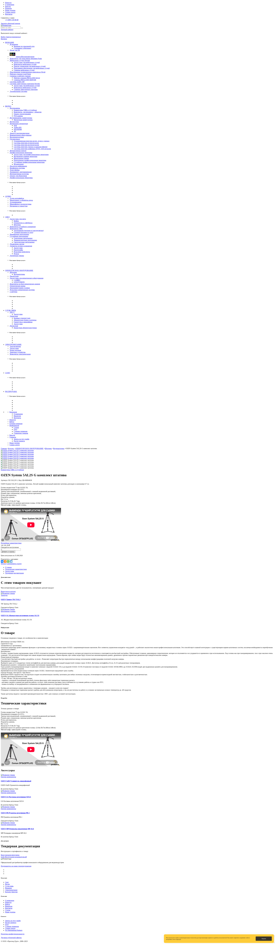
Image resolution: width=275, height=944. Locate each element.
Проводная (13, 326)
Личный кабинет (7, 29)
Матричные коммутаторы (23, 120)
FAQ (15, 429)
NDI (15, 125)
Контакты (8, 14)
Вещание (8, 888)
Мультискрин (19, 164)
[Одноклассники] (5, 561)
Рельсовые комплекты (22, 252)
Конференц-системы (17, 168)
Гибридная (13, 316)
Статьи (16, 427)
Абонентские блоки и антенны (25, 320)
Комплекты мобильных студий (25, 64)
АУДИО (8, 196)
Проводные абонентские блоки (25, 328)
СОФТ (7, 373)
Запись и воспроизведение (19, 133)
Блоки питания (15, 350)
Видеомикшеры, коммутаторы (20, 118)
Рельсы (16, 254)
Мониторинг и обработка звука (21, 200)
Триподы (4, 595)
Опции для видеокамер (22, 114)
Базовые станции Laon (22, 318)
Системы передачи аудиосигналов (26, 143)
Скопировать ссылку (14, 564)
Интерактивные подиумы (19, 174)
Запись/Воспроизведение (24, 57)
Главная (4, 448)
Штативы (17, 225)
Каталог (11, 448)
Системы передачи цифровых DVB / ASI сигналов (32, 149)
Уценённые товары (16, 256)
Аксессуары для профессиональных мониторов (31, 154)
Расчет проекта (19, 441)
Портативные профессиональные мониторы (30, 160)
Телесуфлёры (14, 170)
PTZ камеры (18, 116)
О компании (9, 4)
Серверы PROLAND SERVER (25, 80)
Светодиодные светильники (24, 242)
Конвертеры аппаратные (18, 124)
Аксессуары (18, 248)
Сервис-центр (10, 12)
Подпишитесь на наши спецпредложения (16, 866)
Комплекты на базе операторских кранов (24, 284)
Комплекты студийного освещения (22, 227)
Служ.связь (9, 886)
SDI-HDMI (18, 129)
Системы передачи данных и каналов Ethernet (30, 147)
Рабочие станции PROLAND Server (27, 78)
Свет (7, 882)
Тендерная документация (14, 573)
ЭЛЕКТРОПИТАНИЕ (13, 344)
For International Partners (13, 930)
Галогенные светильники (23, 238)
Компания (13, 412)
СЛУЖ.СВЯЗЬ (10, 310)
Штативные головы (8, 611)
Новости (8, 3)
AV (15, 131)
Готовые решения (15, 424)
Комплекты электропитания (20, 354)
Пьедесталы (14, 276)
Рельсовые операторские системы (22, 290)
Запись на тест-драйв (21, 439)
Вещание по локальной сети (24, 46)
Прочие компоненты (8, 777)
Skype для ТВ (14, 50)
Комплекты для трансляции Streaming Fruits (25, 58)
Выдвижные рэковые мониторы (25, 156)
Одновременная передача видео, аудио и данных (31, 141)
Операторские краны (17, 286)
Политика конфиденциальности (12, 934)
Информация (14, 425)
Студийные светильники (18, 236)
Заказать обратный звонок (10, 23)
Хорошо (264, 938)
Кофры (16, 221)
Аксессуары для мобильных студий (27, 62)
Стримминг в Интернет (22, 48)
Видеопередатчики (16, 137)
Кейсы (11, 422)
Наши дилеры (10, 10)
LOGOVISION (19, 282)
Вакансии (17, 416)
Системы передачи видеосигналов (26, 145)
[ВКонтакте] (2, 561)
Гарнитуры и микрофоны (23, 322)
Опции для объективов (18, 176)
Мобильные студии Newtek (19, 60)
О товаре (8, 567)
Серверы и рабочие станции (20, 76)
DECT (12, 312)
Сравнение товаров (21, 433)
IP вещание (13, 44)
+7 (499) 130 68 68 (11, 20)
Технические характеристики (16, 569)
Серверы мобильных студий (24, 70)
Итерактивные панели (17, 151)
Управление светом (16, 244)
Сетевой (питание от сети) (23, 232)
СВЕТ (7, 217)
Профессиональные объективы (21, 178)
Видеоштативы (19, 274)
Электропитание (11, 890)
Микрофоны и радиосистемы (20, 204)
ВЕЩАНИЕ (9, 42)
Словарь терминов (20, 431)
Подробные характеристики (11, 543)
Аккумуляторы (15, 346)
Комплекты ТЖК (15, 228)
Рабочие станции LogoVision (20, 74)
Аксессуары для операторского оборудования (26, 278)
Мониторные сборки (21, 158)
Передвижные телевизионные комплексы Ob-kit (27, 72)
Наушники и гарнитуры (18, 206)
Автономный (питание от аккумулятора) (29, 230)
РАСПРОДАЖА (11, 391)
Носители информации (18, 166)
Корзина (4, 39)
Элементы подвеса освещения (20, 246)
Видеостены (14, 122)
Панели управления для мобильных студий (30, 66)
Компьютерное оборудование (20, 135)
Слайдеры (13, 292)
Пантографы (18, 250)
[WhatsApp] (8, 561)
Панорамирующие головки (19, 288)
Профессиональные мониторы (20, 152)
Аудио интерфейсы (16, 198)
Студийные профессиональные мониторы (29, 162)
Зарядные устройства (17, 352)
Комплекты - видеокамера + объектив (27, 112)
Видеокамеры (14, 108)
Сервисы (12, 437)
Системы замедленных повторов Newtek (24, 84)
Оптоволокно (14, 139)
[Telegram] (11, 561)
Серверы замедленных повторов (26, 89)
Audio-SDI (17, 127)
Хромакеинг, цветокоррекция (20, 172)
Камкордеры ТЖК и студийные (25, 110)
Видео (7, 884)
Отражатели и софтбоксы (23, 223)
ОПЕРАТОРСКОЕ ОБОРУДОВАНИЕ (19, 270)
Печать (3, 564)
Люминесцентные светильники (25, 240)
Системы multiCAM (16, 82)
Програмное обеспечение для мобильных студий (32, 68)
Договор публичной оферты (11, 938)
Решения (8, 8)
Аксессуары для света (17, 219)
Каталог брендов (11, 892)
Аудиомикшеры (15, 202)
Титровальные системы (18, 91)
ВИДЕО (8, 106)
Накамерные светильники (19, 234)
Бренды (8, 6)
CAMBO (17, 280)
